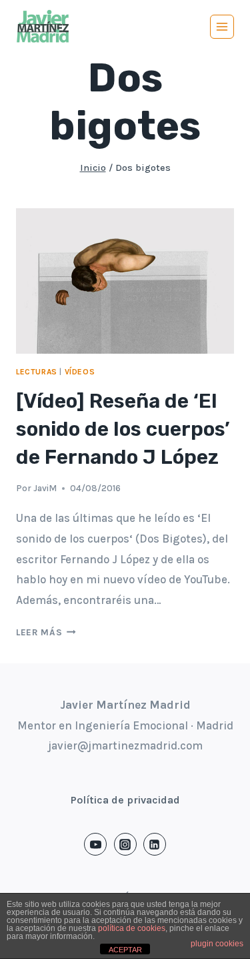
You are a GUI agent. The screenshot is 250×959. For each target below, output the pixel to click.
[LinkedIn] (154, 844)
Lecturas (36, 371)
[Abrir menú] (222, 27)
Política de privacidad (125, 799)
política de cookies (131, 928)
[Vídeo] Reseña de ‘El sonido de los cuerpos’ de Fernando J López (123, 429)
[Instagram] (125, 844)
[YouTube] (95, 844)
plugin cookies (217, 943)
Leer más (46, 632)
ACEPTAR (125, 950)
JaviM (45, 488)
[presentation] (125, 281)
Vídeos (80, 371)
